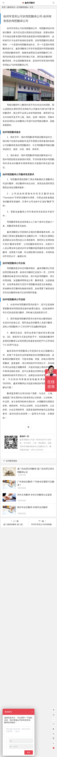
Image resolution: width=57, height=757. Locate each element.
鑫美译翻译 (30, 3)
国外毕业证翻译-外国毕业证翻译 (32, 507)
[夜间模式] (53, 729)
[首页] (53, 714)
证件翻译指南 (22, 7)
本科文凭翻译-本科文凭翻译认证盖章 (34, 495)
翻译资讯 (11, 7)
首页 (4, 7)
